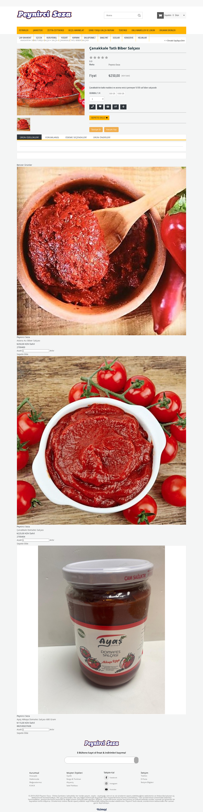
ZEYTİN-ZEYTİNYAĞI (55, 30)
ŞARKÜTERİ (38, 30)
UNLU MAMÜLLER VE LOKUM (143, 30)
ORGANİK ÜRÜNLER (167, 30)
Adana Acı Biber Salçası (28, 340)
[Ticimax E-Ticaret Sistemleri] (101, 809)
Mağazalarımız (35, 782)
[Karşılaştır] (115, 106)
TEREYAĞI (123, 30)
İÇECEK (39, 38)
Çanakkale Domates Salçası (30, 530)
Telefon (144, 776)
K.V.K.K (32, 785)
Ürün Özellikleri (29, 137)
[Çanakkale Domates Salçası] (101, 440)
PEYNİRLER (23, 30)
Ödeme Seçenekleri (76, 137)
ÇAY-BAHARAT (25, 38)
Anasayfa (33, 776)
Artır (52, 350)
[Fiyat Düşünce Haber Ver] (123, 106)
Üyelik (69, 776)
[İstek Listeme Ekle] (108, 106)
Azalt (19, 350)
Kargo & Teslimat (74, 779)
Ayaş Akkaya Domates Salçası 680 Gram (36, 719)
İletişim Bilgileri (147, 782)
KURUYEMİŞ (51, 38)
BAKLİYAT (104, 38)
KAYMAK (76, 38)
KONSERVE (128, 38)
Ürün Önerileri (101, 137)
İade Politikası (72, 785)
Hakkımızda (34, 779)
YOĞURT (64, 38)
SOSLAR (116, 38)
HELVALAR (142, 38)
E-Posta (144, 779)
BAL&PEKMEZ (90, 38)
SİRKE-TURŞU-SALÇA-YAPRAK (101, 30)
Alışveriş (70, 782)
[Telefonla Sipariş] (92, 106)
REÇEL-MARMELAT (76, 30)
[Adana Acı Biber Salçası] (101, 251)
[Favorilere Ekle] (100, 106)
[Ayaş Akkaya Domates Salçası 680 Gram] (101, 630)
